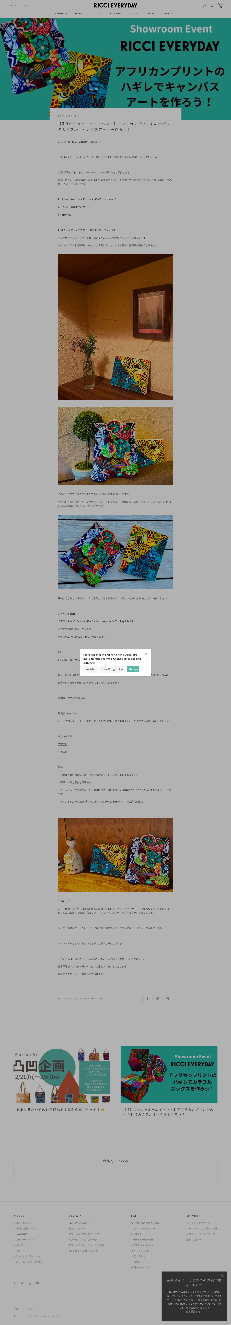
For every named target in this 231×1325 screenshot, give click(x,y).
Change (133, 669)
